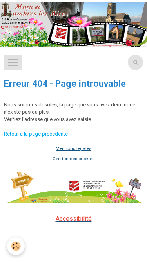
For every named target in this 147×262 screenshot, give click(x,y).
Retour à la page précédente (36, 134)
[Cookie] (16, 246)
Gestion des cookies (73, 158)
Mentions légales (73, 148)
